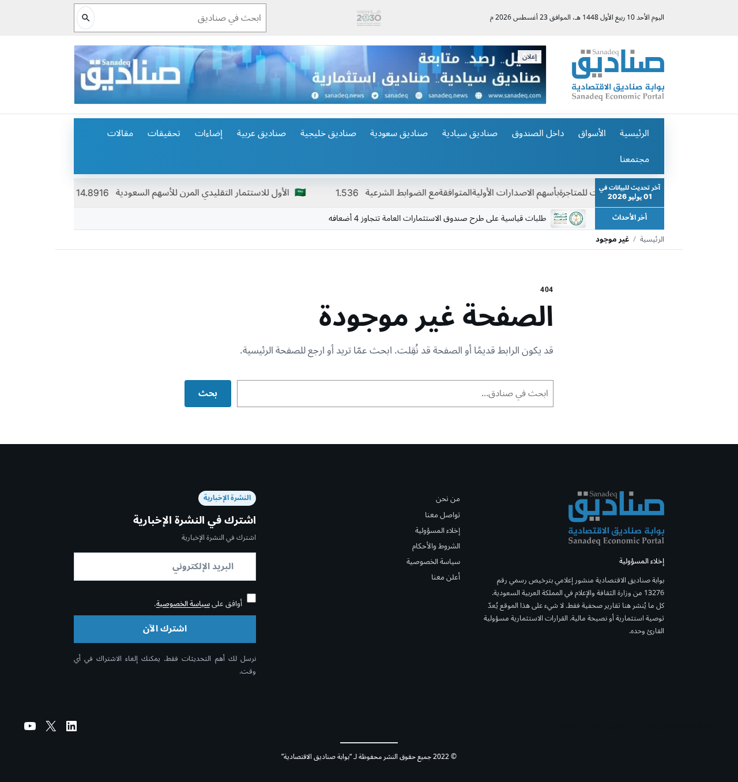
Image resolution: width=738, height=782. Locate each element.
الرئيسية (634, 133)
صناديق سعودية (399, 133)
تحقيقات (164, 133)
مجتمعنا (634, 159)
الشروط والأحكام (436, 546)
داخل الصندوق (538, 133)
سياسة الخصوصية (433, 561)
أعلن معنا (445, 577)
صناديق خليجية (328, 133)
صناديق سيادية (470, 133)
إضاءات (209, 133)
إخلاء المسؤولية (437, 530)
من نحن (448, 498)
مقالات (120, 133)
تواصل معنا (442, 514)
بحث (207, 393)
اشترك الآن (165, 628)
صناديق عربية (261, 133)
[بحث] (86, 17)
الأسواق (592, 133)
